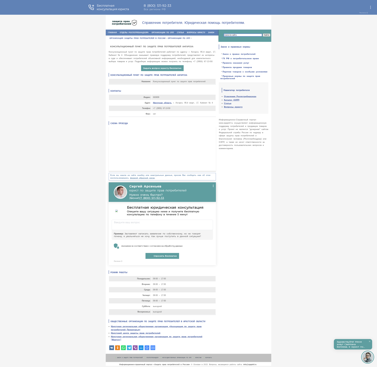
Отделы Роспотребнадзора (134, 32)
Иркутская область (162, 103)
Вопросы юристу (196, 32)
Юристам (198, 357)
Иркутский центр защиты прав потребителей (135, 333)
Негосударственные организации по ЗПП (176, 357)
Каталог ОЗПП (231, 100)
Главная (112, 32)
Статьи (180, 32)
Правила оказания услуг (236, 63)
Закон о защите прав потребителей (130, 357)
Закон (211, 32)
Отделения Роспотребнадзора (240, 96)
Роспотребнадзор (152, 357)
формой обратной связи (142, 178)
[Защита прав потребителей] (130, 23)
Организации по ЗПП (163, 32)
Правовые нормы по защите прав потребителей (240, 77)
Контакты (208, 357)
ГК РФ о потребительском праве (241, 58)
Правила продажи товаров (237, 67)
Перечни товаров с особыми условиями (245, 71)
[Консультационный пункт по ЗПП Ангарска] (147, 347)
